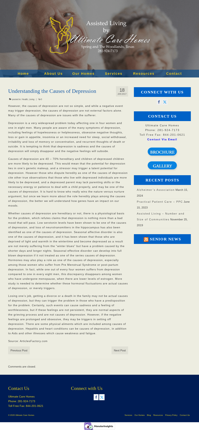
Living (31, 99)
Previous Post (18, 350)
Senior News (165, 239)
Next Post (120, 350)
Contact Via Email (162, 139)
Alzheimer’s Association (156, 189)
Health (25, 99)
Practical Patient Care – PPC (160, 201)
